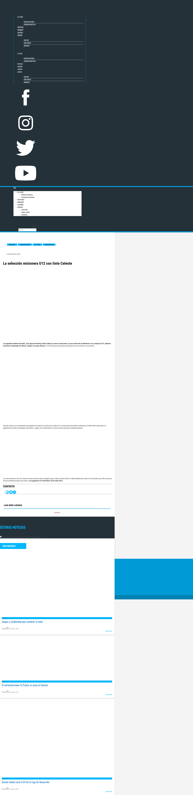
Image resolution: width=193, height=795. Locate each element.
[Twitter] (11, 492)
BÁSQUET (20, 30)
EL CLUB (20, 17)
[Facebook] (7, 492)
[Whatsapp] (14, 492)
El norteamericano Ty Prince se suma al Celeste (25, 685)
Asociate (26, 40)
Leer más (108, 631)
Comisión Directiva (30, 24)
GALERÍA (20, 32)
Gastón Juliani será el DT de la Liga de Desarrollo (25, 782)
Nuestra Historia (29, 22)
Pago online (27, 43)
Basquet (5, 618)
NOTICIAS (20, 27)
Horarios (27, 46)
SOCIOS (20, 35)
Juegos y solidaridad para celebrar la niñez (22, 621)
